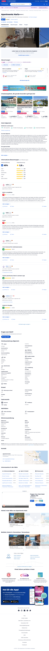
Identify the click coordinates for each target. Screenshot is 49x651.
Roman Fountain (5, 476)
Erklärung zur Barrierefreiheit (24, 640)
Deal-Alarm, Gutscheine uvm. (24, 620)
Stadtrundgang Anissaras (24, 476)
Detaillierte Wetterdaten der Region (24, 566)
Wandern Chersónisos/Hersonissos (24, 480)
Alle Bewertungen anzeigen (24, 324)
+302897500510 (7, 461)
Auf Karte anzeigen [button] (33, 17)
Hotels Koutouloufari (34, 555)
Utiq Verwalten (24, 632)
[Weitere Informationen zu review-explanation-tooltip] (17, 19)
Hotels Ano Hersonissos (35, 557)
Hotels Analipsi (17, 558)
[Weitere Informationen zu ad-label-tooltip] (26, 491)
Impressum (24, 644)
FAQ (24, 615)
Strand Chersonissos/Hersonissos (7, 478)
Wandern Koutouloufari (24, 473)
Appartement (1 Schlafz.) (8, 272)
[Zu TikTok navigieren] (24, 610)
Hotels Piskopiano (17, 555)
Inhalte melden (24, 618)
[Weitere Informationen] (9, 116)
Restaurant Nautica (39, 482)
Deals (3, 1)
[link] (44, 4)
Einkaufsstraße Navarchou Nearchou (7, 480)
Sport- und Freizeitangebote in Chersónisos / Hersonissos (25, 486)
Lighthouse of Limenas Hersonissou (7, 482)
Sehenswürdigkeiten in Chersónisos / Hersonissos (7, 486)
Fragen (26, 24)
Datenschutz (24, 627)
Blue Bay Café (38, 476)
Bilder (20, 24)
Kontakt (36, 1)
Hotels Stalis (32, 558)
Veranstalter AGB (24, 623)
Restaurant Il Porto (39, 478)
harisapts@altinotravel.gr (9, 459)
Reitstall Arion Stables (23, 482)
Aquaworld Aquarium (6, 473)
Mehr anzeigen (4, 155)
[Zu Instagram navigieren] (22, 610)
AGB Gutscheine (24, 637)
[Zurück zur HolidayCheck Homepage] (4, 4)
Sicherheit (24, 642)
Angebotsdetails (31, 444)
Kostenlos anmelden (43, 7)
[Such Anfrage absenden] (30, 4)
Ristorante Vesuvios (39, 473)
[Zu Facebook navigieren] (19, 610)
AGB (24, 635)
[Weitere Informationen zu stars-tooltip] (23, 14)
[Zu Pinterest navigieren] (27, 610)
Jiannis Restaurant (39, 480)
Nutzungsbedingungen (24, 625)
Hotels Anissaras (17, 557)
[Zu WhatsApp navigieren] (30, 610)
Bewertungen (14, 24)
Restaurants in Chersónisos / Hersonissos (41, 486)
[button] (19, 38)
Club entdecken (34, 7)
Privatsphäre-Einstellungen (24, 630)
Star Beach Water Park (23, 478)
